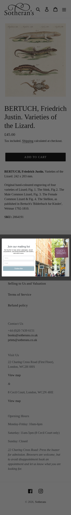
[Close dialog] (66, 240)
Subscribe (18, 268)
